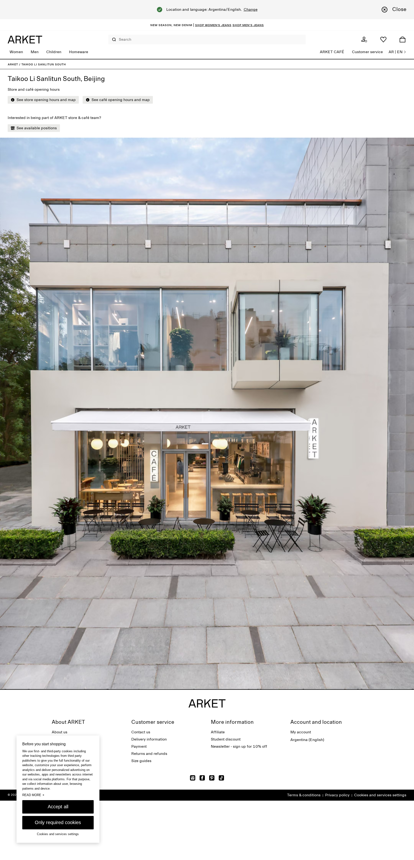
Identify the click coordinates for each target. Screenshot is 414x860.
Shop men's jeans (248, 25)
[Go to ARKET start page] (25, 39)
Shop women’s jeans (213, 25)
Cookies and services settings (380, 795)
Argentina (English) (307, 740)
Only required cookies (58, 822)
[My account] (364, 39)
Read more (33, 795)
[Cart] (402, 39)
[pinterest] (212, 778)
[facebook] (202, 778)
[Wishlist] (383, 39)
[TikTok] (221, 778)
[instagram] (193, 778)
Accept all (58, 806)
